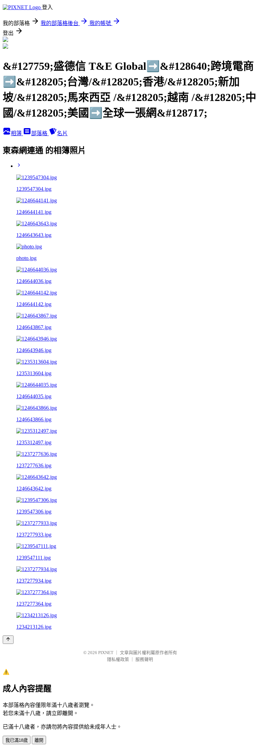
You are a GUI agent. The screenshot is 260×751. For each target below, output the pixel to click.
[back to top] (8, 639)
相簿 (17, 133)
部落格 (40, 133)
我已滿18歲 (16, 740)
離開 (39, 740)
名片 (62, 133)
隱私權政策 (118, 659)
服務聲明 (144, 659)
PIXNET (105, 652)
